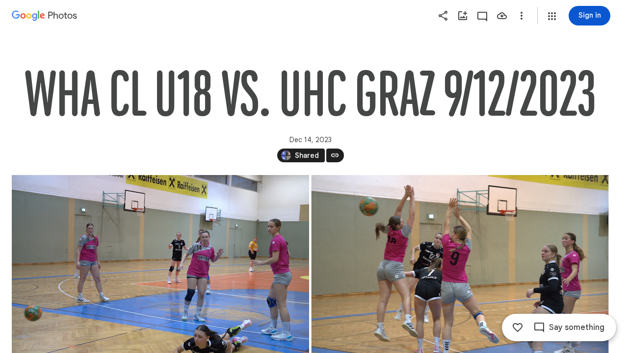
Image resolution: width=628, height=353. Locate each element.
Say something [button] (576, 327)
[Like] (517, 327)
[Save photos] (502, 15)
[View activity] (482, 15)
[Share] (443, 15)
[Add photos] (462, 15)
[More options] (521, 15)
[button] (552, 16)
